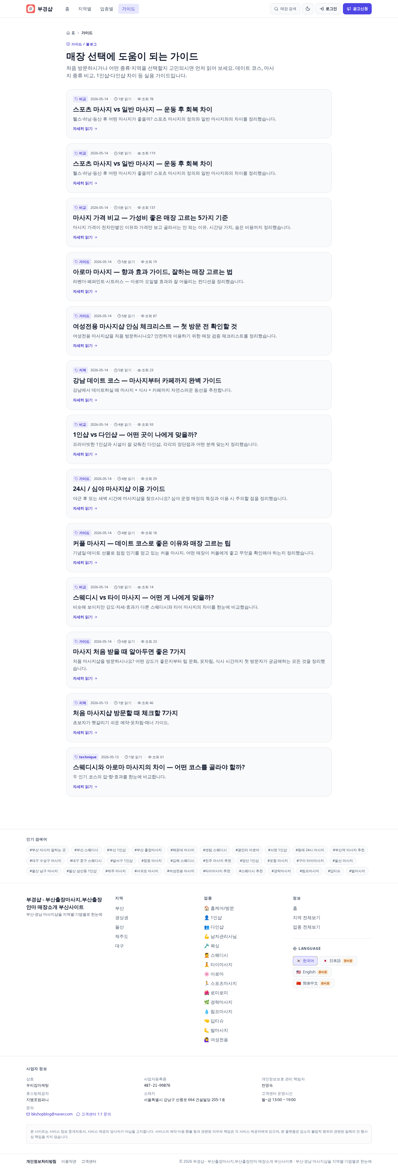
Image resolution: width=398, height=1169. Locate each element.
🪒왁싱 (211, 946)
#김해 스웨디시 (182, 860)
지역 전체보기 (306, 917)
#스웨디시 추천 (251, 870)
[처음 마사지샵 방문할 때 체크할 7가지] (199, 717)
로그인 (331, 8)
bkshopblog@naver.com (52, 1114)
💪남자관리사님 (220, 936)
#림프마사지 (309, 870)
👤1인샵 (213, 917)
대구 (119, 946)
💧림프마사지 (218, 1011)
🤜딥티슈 (214, 1021)
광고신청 (360, 8)
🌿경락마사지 (218, 1002)
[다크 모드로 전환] (308, 8)
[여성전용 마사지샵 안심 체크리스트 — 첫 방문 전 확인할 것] (199, 330)
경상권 (121, 917)
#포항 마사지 (278, 860)
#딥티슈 (334, 870)
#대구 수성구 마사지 (45, 860)
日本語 (337, 960)
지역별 (84, 9)
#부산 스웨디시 (86, 849)
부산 (119, 908)
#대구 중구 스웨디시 (86, 860)
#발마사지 (357, 870)
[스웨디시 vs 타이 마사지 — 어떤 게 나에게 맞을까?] (199, 602)
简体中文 (312, 983)
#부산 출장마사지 (148, 849)
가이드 (128, 9)
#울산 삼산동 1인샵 (82, 870)
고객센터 (88, 1161)
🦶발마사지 (216, 1030)
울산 (119, 927)
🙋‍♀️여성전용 (216, 1040)
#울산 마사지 (343, 860)
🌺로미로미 (216, 993)
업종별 (106, 9)
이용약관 (68, 1161)
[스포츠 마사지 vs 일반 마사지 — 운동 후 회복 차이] (199, 114)
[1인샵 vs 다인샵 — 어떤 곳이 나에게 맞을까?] (199, 439)
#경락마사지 (281, 870)
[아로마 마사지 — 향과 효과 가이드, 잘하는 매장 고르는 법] (199, 276)
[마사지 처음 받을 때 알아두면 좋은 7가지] (199, 660)
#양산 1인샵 (249, 860)
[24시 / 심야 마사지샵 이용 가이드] (199, 493)
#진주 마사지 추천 (217, 860)
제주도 (121, 936)
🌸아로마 (214, 974)
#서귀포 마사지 (146, 870)
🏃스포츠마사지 (220, 983)
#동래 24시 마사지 (310, 849)
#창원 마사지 (151, 860)
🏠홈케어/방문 (219, 908)
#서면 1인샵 (277, 849)
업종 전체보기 (306, 927)
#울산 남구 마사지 (44, 870)
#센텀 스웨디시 (215, 849)
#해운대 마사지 (182, 849)
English (311, 972)
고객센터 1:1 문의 (96, 1114)
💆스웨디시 (216, 955)
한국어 (305, 960)
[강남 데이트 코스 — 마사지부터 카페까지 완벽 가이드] (199, 385)
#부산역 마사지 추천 (349, 849)
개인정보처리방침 (41, 1161)
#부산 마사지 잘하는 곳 (48, 849)
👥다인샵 (214, 927)
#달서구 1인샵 (121, 860)
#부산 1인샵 (116, 849)
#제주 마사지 (115, 870)
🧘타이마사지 (218, 964)
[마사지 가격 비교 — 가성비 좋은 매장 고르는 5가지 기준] (199, 222)
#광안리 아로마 (247, 849)
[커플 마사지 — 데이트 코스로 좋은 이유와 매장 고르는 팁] (199, 547)
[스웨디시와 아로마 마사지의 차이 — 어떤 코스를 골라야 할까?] (199, 772)
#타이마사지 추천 (216, 870)
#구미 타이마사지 (310, 860)
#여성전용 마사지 (180, 870)
